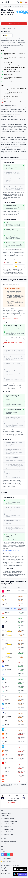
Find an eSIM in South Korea (9, 824)
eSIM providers (5, 816)
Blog (2, 846)
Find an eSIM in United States (9, 821)
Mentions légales (6, 873)
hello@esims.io (6, 858)
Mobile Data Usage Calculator (9, 841)
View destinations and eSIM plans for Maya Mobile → (13, 343)
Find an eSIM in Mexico (7, 832)
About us (3, 844)
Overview (3, 19)
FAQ (2, 849)
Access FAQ (11, 802)
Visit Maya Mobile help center (10, 550)
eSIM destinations (6, 813)
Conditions (4, 870)
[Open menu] (2, 2)
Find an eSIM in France (7, 818)
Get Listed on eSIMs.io (8, 861)
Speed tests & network (14, 19)
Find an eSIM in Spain (7, 826)
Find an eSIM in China (7, 829)
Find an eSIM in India (7, 834)
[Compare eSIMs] (18, 2)
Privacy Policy (5, 868)
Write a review (23, 874)
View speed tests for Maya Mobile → (10, 318)
